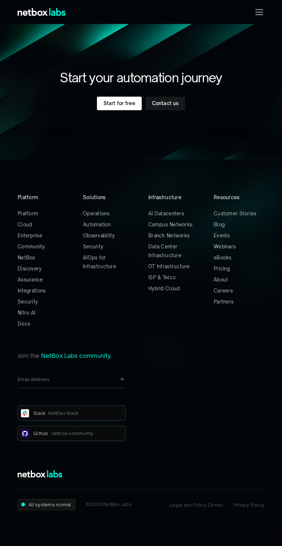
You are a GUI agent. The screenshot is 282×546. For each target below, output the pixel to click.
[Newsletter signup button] (122, 379)
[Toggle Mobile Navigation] (259, 12)
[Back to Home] (42, 12)
